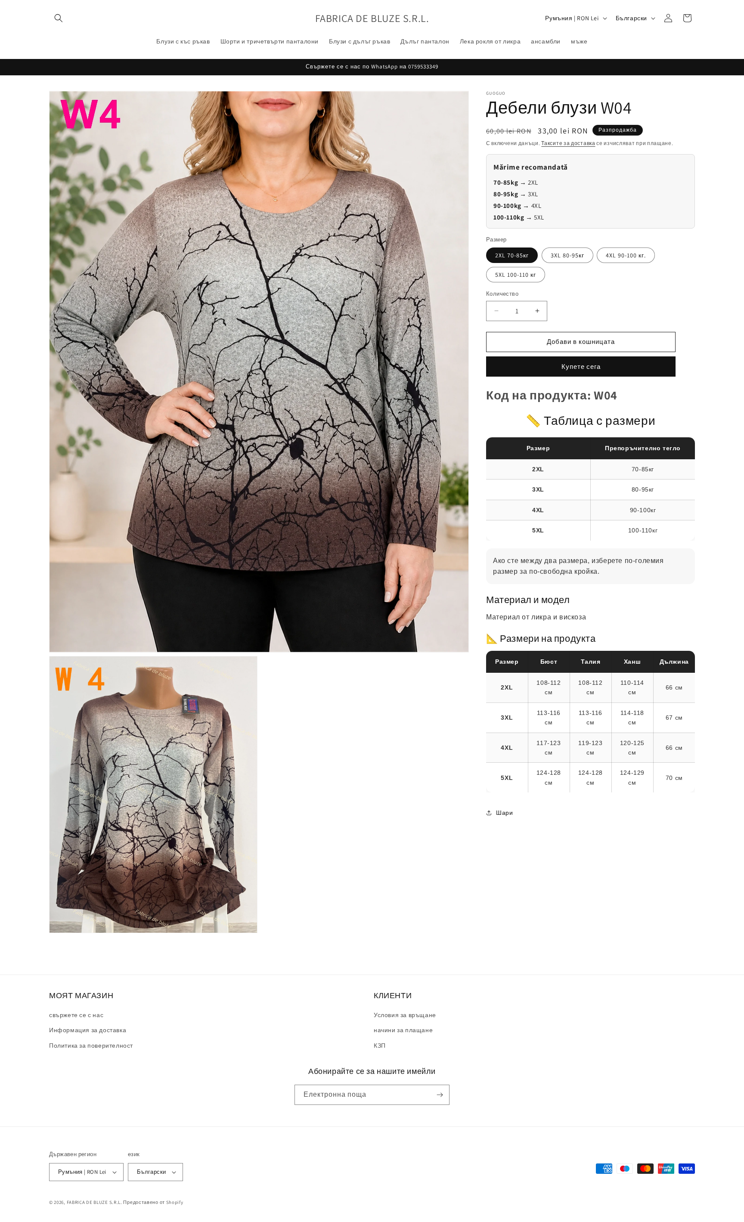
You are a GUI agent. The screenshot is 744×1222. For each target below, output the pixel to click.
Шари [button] (504, 813)
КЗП (380, 1045)
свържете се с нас (76, 1015)
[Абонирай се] (439, 1095)
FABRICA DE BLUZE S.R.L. (94, 1202)
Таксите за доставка (568, 143)
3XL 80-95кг (567, 255)
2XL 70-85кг (512, 255)
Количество (502, 293)
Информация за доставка (87, 1030)
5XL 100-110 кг (515, 274)
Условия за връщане (405, 1015)
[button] (58, 18)
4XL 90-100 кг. (626, 255)
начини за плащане (403, 1030)
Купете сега (581, 366)
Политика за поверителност (91, 1045)
